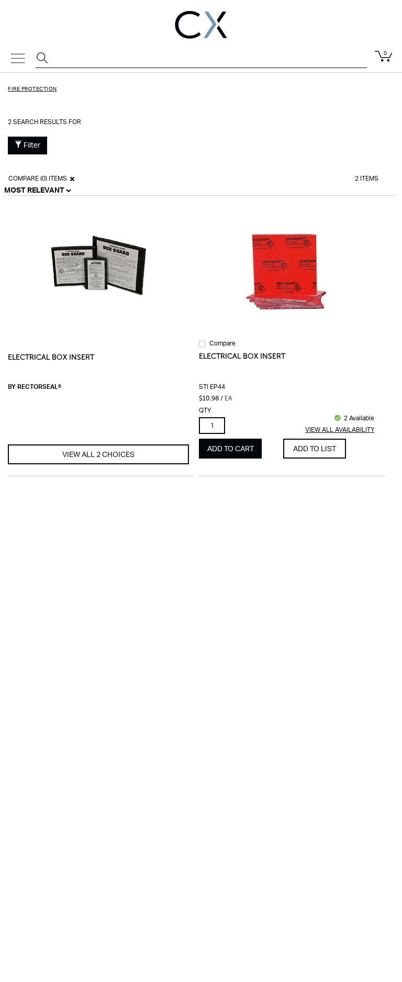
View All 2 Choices (98, 455)
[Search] (43, 59)
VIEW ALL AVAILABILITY (339, 430)
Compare (222, 343)
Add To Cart (230, 449)
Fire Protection (32, 89)
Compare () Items (37, 178)
